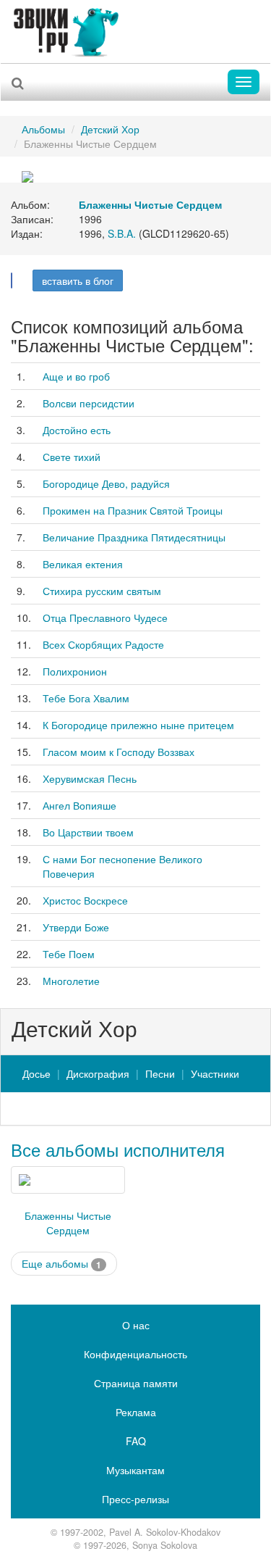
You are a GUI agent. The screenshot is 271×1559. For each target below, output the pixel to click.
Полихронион (75, 671)
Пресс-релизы (135, 1499)
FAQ (136, 1441)
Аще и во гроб (76, 376)
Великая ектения (83, 564)
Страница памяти (136, 1383)
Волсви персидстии (88, 403)
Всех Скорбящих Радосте (103, 644)
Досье (36, 1073)
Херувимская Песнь (90, 778)
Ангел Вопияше (79, 805)
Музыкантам (135, 1470)
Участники (215, 1073)
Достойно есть (77, 430)
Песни (160, 1073)
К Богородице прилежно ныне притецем (138, 725)
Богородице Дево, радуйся (106, 483)
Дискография (97, 1073)
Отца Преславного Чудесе (105, 617)
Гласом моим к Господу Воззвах (118, 751)
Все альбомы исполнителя (118, 1149)
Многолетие (71, 980)
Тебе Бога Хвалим (86, 698)
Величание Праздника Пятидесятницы (134, 537)
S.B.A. (122, 233)
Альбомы (43, 129)
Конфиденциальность (135, 1354)
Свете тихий (71, 456)
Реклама (136, 1412)
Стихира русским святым (102, 590)
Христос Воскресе (85, 900)
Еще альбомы (61, 1263)
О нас (136, 1325)
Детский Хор (110, 129)
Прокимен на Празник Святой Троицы (133, 510)
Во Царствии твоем (88, 832)
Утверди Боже (76, 927)
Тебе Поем (69, 954)
